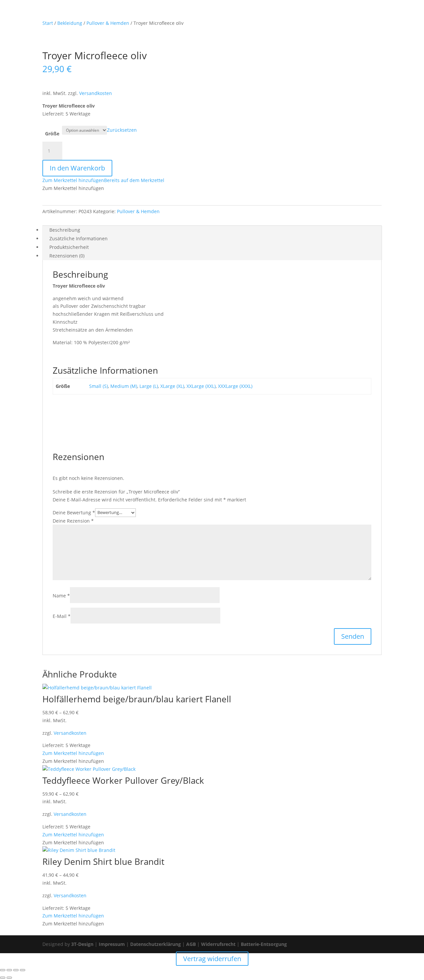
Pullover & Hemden (138, 211)
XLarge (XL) (172, 386)
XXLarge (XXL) (201, 386)
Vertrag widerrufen (332, 13)
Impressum (112, 944)
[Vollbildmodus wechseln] (9, 970)
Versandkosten (95, 93)
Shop (206, 13)
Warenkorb (268, 13)
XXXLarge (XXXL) (235, 386)
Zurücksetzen (122, 130)
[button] (103, 180)
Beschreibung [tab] (64, 230)
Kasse (295, 13)
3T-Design (82, 944)
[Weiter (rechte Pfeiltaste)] (9, 978)
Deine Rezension (73, 521)
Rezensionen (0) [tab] (66, 256)
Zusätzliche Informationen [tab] (78, 238)
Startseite (180, 13)
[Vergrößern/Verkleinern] (2, 970)
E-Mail (62, 616)
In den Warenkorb (77, 167)
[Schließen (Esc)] (22, 970)
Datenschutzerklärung (155, 944)
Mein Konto (233, 13)
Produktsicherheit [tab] (69, 247)
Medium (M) (123, 386)
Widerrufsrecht (218, 944)
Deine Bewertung (74, 512)
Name (61, 595)
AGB (191, 944)
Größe (52, 133)
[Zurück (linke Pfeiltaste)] (2, 978)
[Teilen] (16, 970)
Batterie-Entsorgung (264, 944)
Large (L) (148, 386)
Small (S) (98, 386)
